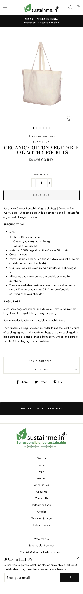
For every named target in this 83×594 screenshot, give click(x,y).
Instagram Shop (41, 505)
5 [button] (47, 128)
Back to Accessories (44, 408)
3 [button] (40, 128)
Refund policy (41, 525)
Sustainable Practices (41, 545)
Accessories (45, 136)
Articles (41, 512)
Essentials (41, 465)
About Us (41, 492)
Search (41, 458)
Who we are (41, 539)
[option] (41, 21)
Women (41, 478)
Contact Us (41, 498)
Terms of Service (41, 518)
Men (41, 472)
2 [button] (37, 128)
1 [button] (34, 128)
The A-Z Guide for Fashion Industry (41, 552)
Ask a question (41, 361)
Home (31, 136)
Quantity (41, 174)
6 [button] (50, 128)
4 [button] (44, 128)
